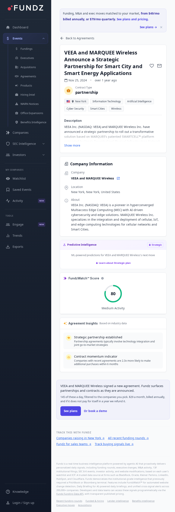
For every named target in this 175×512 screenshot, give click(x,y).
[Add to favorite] (151, 65)
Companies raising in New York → (80, 438)
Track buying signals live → (114, 444)
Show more (72, 145)
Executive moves (65, 505)
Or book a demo (95, 411)
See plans (70, 411)
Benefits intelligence (143, 500)
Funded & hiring (95, 500)
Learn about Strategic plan (115, 262)
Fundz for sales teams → (73, 444)
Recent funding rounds (69, 500)
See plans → (148, 27)
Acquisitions (85, 505)
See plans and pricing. (133, 19)
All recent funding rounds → (128, 438)
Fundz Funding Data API (69, 493)
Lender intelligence (118, 500)
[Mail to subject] (159, 65)
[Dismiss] (161, 27)
